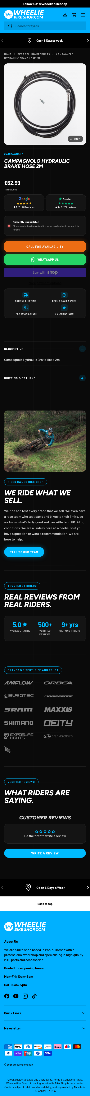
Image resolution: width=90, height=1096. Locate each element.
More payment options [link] (45, 283)
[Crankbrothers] (58, 735)
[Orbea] (58, 682)
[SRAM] (18, 709)
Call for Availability (45, 246)
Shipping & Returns (20, 378)
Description (14, 348)
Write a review (45, 853)
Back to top (45, 904)
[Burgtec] (18, 695)
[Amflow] (18, 682)
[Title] (7, 749)
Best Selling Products (34, 54)
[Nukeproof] (58, 695)
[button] (74, 14)
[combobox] (45, 25)
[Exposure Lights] (18, 735)
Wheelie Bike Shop (23, 1064)
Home (8, 54)
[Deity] (58, 722)
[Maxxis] (58, 709)
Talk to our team (24, 552)
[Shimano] (18, 722)
